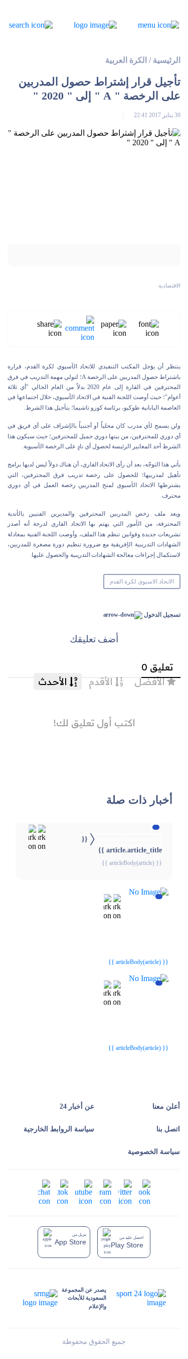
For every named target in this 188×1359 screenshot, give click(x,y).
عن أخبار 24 (77, 1106)
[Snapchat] (44, 1192)
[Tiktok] (62, 1192)
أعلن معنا (166, 1106)
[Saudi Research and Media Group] (40, 1298)
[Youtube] (83, 1192)
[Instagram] (105, 1192)
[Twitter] (125, 1192)
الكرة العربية (126, 60)
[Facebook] (144, 1192)
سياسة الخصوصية (154, 1151)
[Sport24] (135, 1298)
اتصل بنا (168, 1129)
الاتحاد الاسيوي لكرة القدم (142, 581)
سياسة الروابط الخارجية (59, 1129)
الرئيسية (166, 60)
